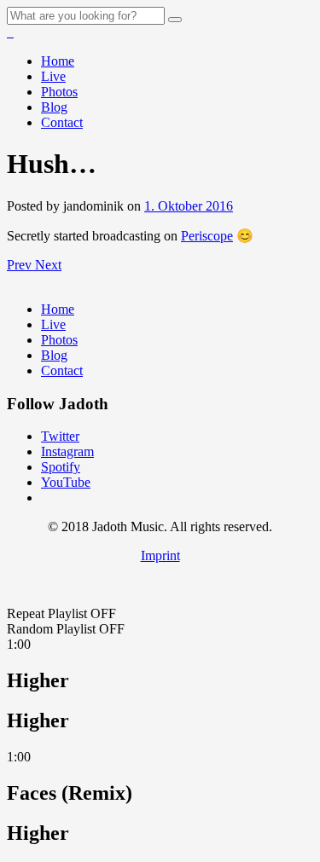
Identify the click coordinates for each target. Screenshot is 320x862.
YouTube (65, 482)
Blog (54, 107)
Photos (59, 91)
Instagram (67, 451)
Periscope (207, 236)
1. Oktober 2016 (188, 206)
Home (57, 61)
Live (53, 76)
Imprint (160, 555)
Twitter (60, 436)
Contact (62, 122)
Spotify (60, 467)
